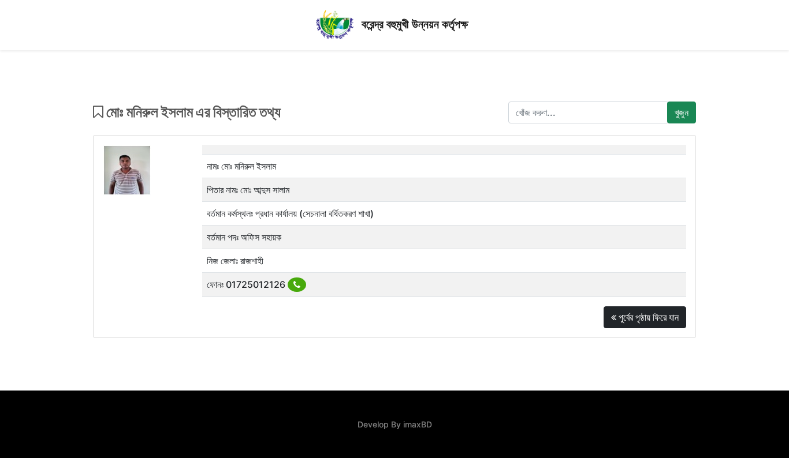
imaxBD (417, 424)
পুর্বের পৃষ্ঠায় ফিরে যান (647, 317)
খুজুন (681, 112)
